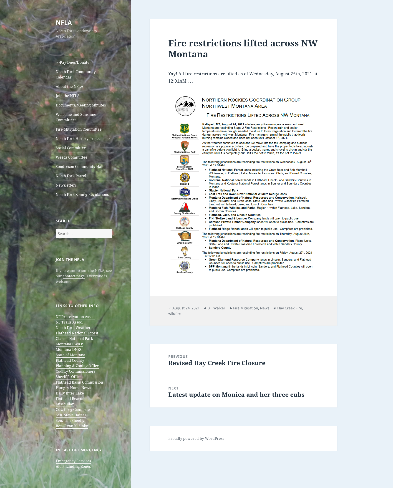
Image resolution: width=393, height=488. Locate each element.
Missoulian (65, 404)
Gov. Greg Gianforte (73, 409)
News (265, 308)
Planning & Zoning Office (77, 365)
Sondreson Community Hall (79, 166)
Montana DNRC (69, 349)
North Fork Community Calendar (76, 74)
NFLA (64, 22)
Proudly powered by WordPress (196, 438)
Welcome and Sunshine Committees (76, 117)
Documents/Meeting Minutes (81, 105)
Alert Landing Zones (73, 466)
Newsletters (66, 185)
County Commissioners (75, 371)
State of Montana (70, 354)
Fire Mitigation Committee (79, 129)
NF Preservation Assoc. (75, 316)
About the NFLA (69, 86)
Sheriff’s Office (69, 376)
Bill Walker (216, 308)
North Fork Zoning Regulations (82, 194)
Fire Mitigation (245, 308)
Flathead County (70, 360)
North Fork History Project (79, 138)
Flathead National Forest (77, 333)
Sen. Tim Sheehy (70, 420)
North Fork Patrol (71, 175)
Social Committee (71, 147)
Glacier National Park (74, 338)
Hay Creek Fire (289, 308)
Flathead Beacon (70, 398)
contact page (74, 275)
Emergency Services (73, 460)
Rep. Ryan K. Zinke (72, 425)
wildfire (174, 313)
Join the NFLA (68, 95)
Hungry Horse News (73, 387)
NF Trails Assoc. (69, 322)
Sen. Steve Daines (71, 414)
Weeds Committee (71, 157)
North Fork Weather (73, 327)
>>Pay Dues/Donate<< (74, 62)
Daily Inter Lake (70, 393)
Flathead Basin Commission (79, 382)
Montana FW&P (69, 343)
